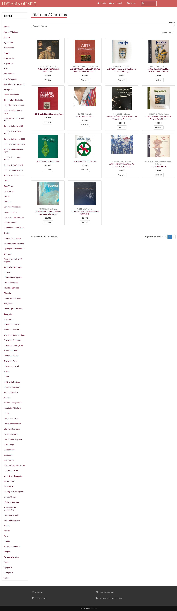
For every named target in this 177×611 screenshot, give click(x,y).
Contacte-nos (40, 598)
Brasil (6, 180)
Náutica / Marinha (11, 502)
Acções (7, 27)
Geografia (8, 314)
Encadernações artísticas (14, 243)
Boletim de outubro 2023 (14, 144)
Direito (6, 233)
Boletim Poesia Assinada (14, 175)
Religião (7, 551)
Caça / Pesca (9, 191)
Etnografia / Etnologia (13, 267)
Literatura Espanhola (12, 423)
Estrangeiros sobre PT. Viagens (13, 260)
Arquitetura (8, 63)
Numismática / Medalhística (10, 508)
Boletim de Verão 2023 (13, 165)
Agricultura (8, 42)
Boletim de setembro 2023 (12, 158)
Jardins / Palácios (11, 392)
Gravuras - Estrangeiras (13, 345)
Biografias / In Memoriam (14, 105)
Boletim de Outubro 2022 (14, 139)
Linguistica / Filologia (12, 408)
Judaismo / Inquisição (13, 402)
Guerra (7, 371)
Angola (7, 53)
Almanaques (9, 47)
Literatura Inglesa (11, 434)
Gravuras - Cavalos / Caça (14, 335)
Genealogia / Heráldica (13, 308)
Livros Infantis (9, 450)
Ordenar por (167, 33)
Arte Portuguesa (10, 79)
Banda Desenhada (11, 94)
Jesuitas (7, 397)
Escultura (7, 254)
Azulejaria (8, 89)
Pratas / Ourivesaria (12, 546)
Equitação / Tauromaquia (14, 248)
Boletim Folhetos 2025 (13, 170)
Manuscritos (9, 460)
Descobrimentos (10, 222)
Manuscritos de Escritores (14, 465)
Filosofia (7, 293)
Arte (5, 68)
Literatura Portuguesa (13, 439)
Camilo (7, 196)
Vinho (6, 578)
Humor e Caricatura (12, 387)
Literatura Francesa (12, 429)
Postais (7, 541)
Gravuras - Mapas (11, 355)
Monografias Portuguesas (14, 491)
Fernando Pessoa (11, 282)
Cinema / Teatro (10, 212)
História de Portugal (12, 382)
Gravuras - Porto (10, 361)
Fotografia (8, 303)
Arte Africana (9, 73)
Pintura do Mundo (11, 515)
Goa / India (8, 319)
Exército (7, 272)
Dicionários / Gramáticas (14, 227)
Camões (7, 201)
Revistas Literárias (11, 557)
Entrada (102, 3)
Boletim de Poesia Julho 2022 (13, 150)
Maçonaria (8, 455)
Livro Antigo (9, 444)
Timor (6, 562)
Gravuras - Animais (12, 324)
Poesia (6, 525)
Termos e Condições (106, 592)
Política (7, 531)
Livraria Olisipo (19, 3)
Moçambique (9, 481)
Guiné (6, 376)
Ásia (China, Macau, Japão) (14, 84)
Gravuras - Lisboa (11, 350)
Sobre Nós (39, 592)
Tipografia (8, 567)
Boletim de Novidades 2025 (13, 132)
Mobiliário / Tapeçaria (13, 476)
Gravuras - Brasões (12, 329)
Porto (6, 536)
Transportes (8, 572)
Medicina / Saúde (11, 470)
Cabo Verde (8, 186)
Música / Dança (10, 497)
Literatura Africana (11, 418)
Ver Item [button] (48, 80)
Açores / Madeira (11, 32)
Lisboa (6, 413)
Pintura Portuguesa (12, 520)
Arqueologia (9, 58)
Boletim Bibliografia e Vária (13, 111)
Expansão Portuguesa (13, 277)
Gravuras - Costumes (12, 340)
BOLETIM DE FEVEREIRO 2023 (14, 119)
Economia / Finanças (12, 238)
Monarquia (8, 486)
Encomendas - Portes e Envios (110, 598)
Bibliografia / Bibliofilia (13, 100)
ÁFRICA (7, 37)
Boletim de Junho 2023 (13, 126)
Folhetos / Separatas (12, 298)
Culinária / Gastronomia (14, 217)
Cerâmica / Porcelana (12, 207)
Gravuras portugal (11, 366)
